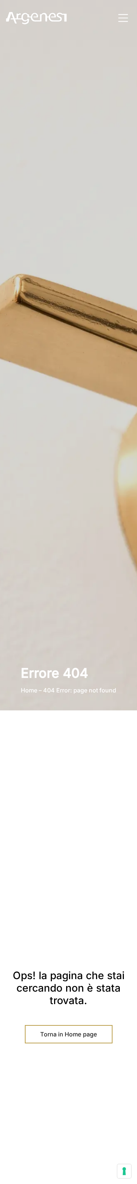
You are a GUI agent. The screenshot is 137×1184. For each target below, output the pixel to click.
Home (29, 690)
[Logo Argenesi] (37, 18)
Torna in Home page (68, 1034)
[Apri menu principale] (123, 18)
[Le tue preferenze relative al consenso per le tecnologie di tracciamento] (124, 1171)
